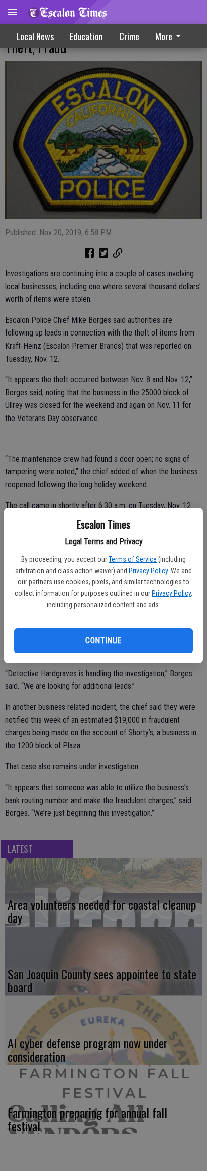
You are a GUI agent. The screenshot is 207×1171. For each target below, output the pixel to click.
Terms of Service (133, 559)
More (163, 36)
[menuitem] (170, 36)
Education (86, 36)
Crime (129, 36)
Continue (103, 640)
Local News (35, 36)
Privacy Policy (148, 571)
